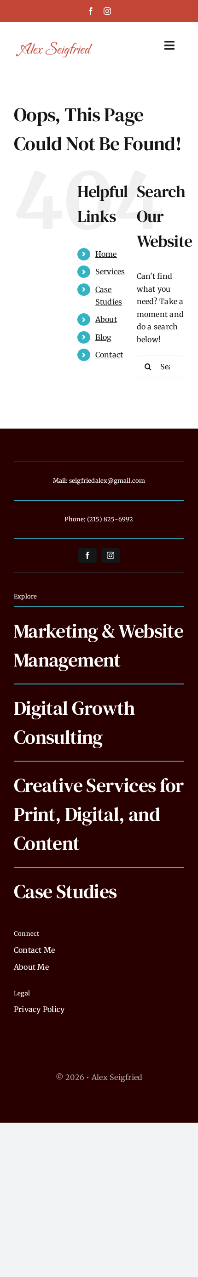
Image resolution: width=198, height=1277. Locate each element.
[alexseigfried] (55, 44)
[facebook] (90, 11)
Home (106, 254)
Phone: (75, 519)
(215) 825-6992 (110, 519)
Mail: (61, 481)
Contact (109, 354)
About (106, 319)
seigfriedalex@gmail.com (107, 481)
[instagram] (107, 11)
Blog (103, 337)
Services (110, 271)
